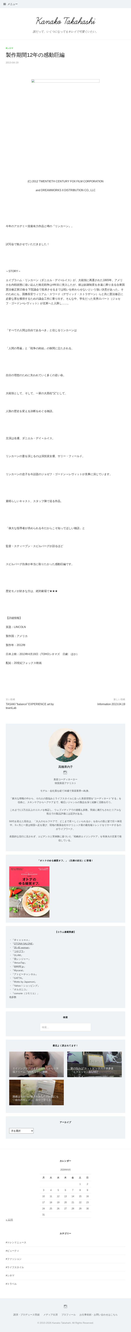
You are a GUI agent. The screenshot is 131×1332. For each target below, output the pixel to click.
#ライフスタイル (15, 1267)
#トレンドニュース (16, 1242)
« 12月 (9, 1219)
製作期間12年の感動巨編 (35, 55)
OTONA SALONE (23, 943)
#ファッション (13, 1259)
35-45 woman (21, 947)
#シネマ (9, 48)
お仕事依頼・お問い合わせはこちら (98, 1314)
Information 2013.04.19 (111, 704)
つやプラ (19, 951)
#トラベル (11, 1283)
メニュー (13, 4)
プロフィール (68, 1314)
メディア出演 (50, 1314)
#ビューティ (12, 1250)
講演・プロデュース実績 (26, 1314)
